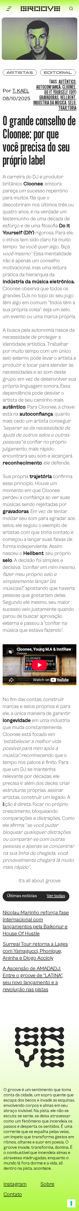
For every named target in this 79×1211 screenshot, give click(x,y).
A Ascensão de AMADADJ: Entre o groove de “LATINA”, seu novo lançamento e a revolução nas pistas (33, 979)
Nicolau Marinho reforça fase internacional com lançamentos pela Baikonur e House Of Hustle (36, 923)
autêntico (67, 81)
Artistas (19, 72)
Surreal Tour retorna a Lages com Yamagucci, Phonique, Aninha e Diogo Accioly (35, 951)
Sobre (47, 1184)
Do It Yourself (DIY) (60, 92)
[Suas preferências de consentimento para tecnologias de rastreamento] (71, 1203)
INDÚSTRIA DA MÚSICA (49, 102)
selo (71, 102)
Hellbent (67, 97)
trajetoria (67, 108)
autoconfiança (48, 87)
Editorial (58, 72)
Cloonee (68, 87)
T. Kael (20, 91)
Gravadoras (49, 97)
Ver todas (56, 895)
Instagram (15, 1184)
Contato (13, 1194)
